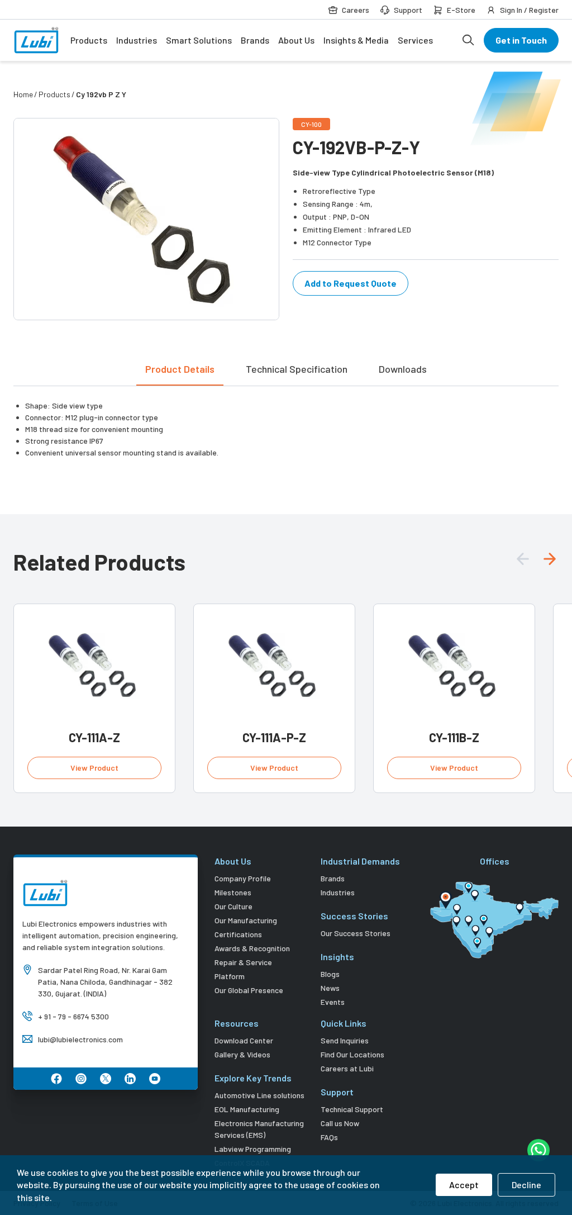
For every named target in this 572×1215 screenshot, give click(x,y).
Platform (229, 976)
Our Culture (233, 906)
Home (23, 94)
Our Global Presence (248, 990)
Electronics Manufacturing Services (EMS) (259, 1129)
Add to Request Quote (350, 283)
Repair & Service (243, 962)
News (330, 988)
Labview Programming (252, 1149)
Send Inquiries (345, 1040)
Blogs (330, 974)
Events (333, 1002)
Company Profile (242, 878)
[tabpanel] (286, 422)
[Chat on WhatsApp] (538, 1150)
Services (415, 40)
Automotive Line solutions (259, 1095)
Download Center (243, 1040)
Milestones (232, 892)
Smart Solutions (199, 40)
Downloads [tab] (403, 369)
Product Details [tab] (179, 369)
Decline (526, 1184)
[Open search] (468, 40)
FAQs (329, 1137)
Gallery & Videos (242, 1054)
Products (88, 40)
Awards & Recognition (252, 948)
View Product (94, 767)
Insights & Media (356, 40)
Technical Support (352, 1109)
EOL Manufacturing (246, 1109)
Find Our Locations (352, 1054)
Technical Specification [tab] (296, 369)
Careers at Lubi (347, 1068)
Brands (255, 40)
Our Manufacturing (245, 920)
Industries (136, 40)
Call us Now (340, 1123)
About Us (296, 40)
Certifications (238, 934)
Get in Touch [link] (521, 40)
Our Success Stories (355, 933)
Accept (464, 1184)
